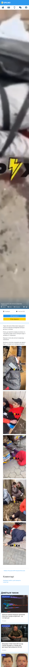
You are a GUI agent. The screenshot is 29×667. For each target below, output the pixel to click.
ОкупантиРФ (12, 570)
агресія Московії (20, 570)
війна (6, 570)
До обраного (15, 319)
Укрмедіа (7, 311)
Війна (10, 307)
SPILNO (6, 2)
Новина (4, 307)
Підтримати (15, 316)
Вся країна (17, 307)
